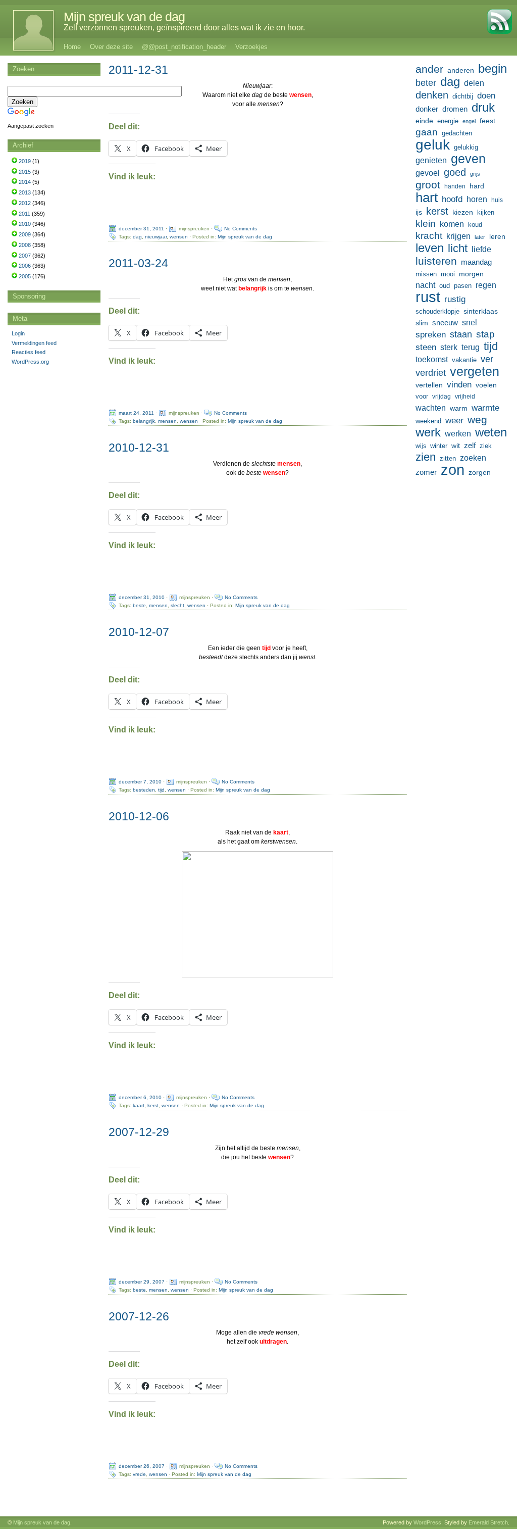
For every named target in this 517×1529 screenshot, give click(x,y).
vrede (139, 1474)
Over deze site (111, 47)
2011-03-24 (138, 263)
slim (422, 323)
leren (497, 236)
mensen (167, 421)
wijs (421, 446)
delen (474, 83)
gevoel (428, 173)
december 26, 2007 (142, 1466)
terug (470, 347)
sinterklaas (480, 311)
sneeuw (445, 322)
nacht (425, 285)
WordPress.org (30, 362)
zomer (426, 472)
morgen (471, 274)
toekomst (432, 359)
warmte (485, 408)
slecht (177, 605)
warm (459, 408)
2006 (25, 266)
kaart (138, 1105)
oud (444, 285)
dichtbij (462, 96)
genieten (431, 160)
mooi (448, 274)
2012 (25, 203)
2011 (24, 214)
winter (438, 446)
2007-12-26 (139, 1316)
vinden (459, 384)
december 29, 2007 (142, 1282)
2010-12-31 (139, 447)
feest (487, 121)
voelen (486, 385)
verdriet (431, 373)
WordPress (427, 1522)
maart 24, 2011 (136, 413)
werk (428, 432)
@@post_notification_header (184, 47)
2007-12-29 (139, 1132)
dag (137, 236)
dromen (455, 109)
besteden (144, 790)
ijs (419, 212)
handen (455, 186)
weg (477, 419)
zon (452, 469)
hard (477, 186)
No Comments (240, 228)
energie (447, 121)
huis (497, 200)
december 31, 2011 (141, 228)
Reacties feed (28, 352)
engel (469, 121)
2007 (25, 256)
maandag (476, 262)
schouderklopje (437, 311)
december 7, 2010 (140, 781)
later (480, 237)
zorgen (480, 472)
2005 (25, 276)
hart (427, 197)
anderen (460, 70)
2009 (25, 234)
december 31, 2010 (142, 597)
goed (455, 172)
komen (452, 224)
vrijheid (465, 396)
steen (426, 347)
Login (18, 333)
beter (426, 82)
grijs (475, 174)
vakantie (464, 360)
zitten (448, 458)
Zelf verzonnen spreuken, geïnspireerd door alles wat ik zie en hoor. (184, 27)
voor (422, 396)
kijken (485, 212)
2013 (25, 192)
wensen (179, 236)
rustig (455, 299)
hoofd (452, 199)
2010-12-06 (139, 816)
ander (429, 69)
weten (491, 432)
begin (492, 68)
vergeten (474, 371)
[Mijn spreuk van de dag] (28, 30)
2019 (25, 161)
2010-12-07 (139, 631)
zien (426, 457)
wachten (431, 407)
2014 (25, 182)
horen (477, 199)
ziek (486, 446)
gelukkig (466, 147)
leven (430, 248)
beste (139, 605)
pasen (463, 285)
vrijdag (441, 396)
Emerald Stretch (488, 1522)
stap (485, 334)
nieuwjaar (156, 236)
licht (458, 248)
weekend (428, 421)
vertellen (429, 385)
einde (424, 121)
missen (426, 274)
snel (469, 322)
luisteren (436, 261)
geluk (433, 144)
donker (427, 109)
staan (461, 334)
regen (486, 285)
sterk (448, 347)
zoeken (473, 457)
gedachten (457, 133)
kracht (429, 235)
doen (486, 95)
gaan (427, 132)
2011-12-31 (138, 69)
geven (468, 158)
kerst (153, 1105)
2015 (25, 172)
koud (475, 224)
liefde (481, 249)
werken (458, 433)
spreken (431, 334)
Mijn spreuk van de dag (124, 17)
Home (72, 47)
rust (428, 297)
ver (487, 359)
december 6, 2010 (140, 1097)
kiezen (462, 212)
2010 (25, 224)
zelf (470, 445)
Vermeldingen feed (34, 343)
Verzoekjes (251, 47)
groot (428, 184)
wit (455, 445)
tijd (161, 790)
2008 (25, 245)
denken (432, 95)
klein (426, 223)
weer (454, 420)
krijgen (458, 236)
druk (483, 107)
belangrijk (144, 421)
